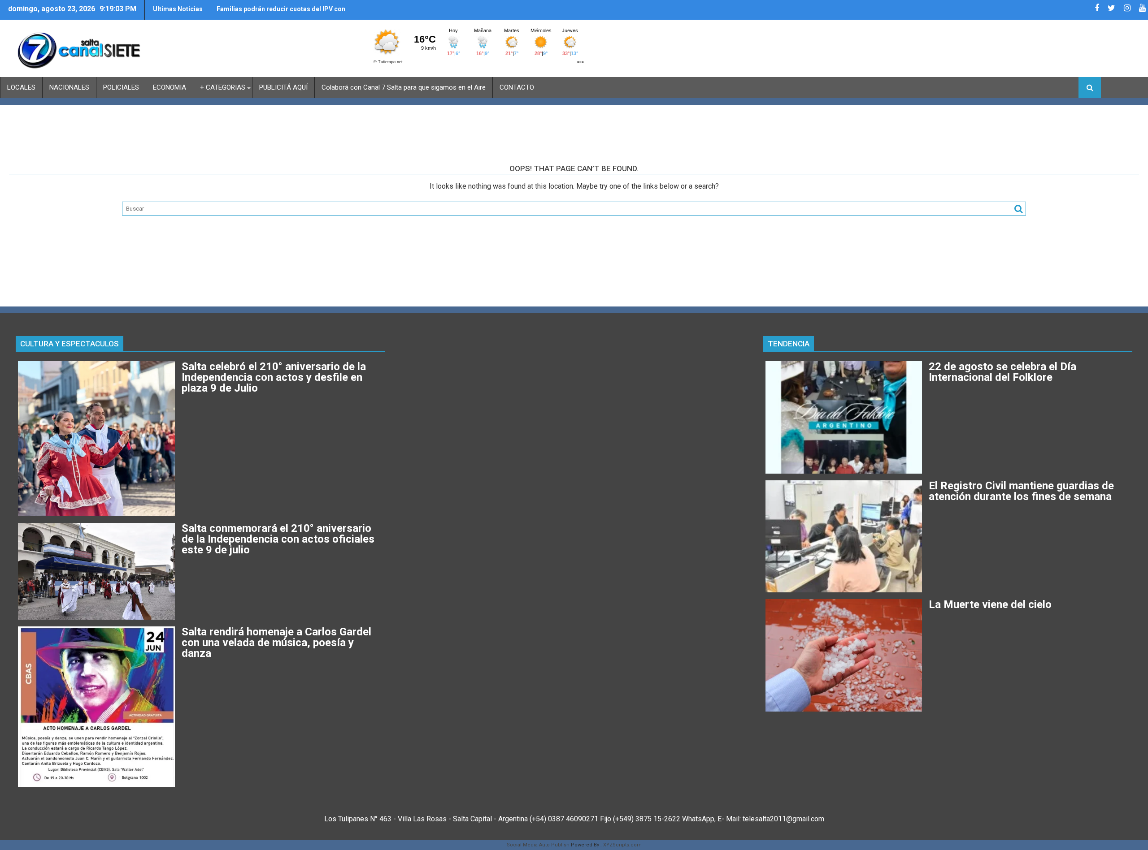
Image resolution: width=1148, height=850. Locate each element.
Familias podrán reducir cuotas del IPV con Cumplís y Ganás (281, 12)
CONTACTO (517, 87)
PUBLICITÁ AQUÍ (283, 87)
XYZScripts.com (622, 845)
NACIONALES (69, 87)
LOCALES (21, 87)
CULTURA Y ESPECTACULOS (69, 343)
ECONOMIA (169, 87)
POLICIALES (121, 87)
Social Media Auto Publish (538, 845)
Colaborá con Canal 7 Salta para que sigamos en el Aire (404, 87)
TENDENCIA (788, 343)
